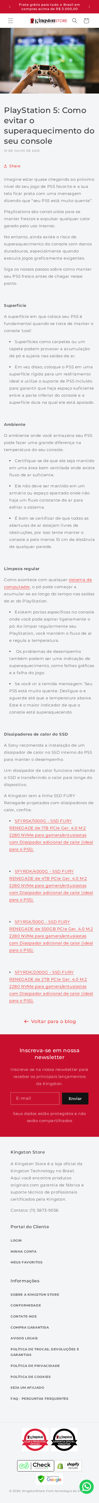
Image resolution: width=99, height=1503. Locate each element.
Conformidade (26, 1305)
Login (16, 1240)
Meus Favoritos (27, 1262)
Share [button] (15, 166)
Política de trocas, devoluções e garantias (45, 1352)
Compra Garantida (30, 1327)
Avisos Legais (24, 1338)
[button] (10, 21)
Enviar (75, 1098)
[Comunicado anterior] (10, 7)
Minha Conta (24, 1251)
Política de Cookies (31, 1377)
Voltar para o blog (53, 1021)
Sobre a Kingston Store (35, 1295)
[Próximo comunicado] (89, 7)
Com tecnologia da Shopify (68, 1491)
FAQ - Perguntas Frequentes (40, 1399)
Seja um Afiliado (27, 1388)
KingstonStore (33, 1491)
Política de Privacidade (35, 1366)
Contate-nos (24, 1316)
